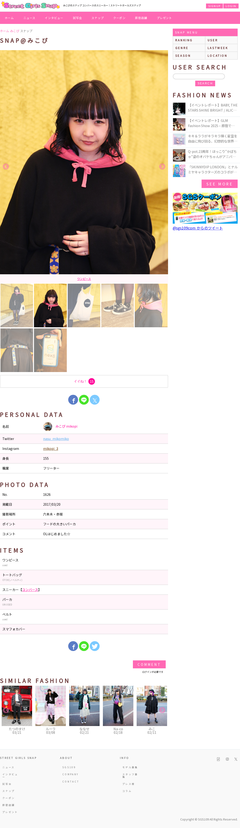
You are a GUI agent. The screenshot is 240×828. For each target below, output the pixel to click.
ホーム (9, 18)
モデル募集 (130, 767)
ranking (184, 40)
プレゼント (164, 18)
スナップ (97, 18)
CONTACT (70, 781)
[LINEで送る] (84, 400)
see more (219, 184)
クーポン (119, 18)
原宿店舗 (141, 18)
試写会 (77, 18)
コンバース (30, 589)
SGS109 (69, 767)
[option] (84, 166)
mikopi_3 (50, 448)
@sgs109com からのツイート (198, 228)
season (183, 55)
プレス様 (128, 784)
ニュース (29, 18)
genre (182, 48)
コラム (127, 791)
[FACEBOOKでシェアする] (73, 400)
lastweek (218, 48)
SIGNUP (214, 6)
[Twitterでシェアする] (95, 646)
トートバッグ (84, 279)
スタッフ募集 (130, 775)
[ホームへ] (30, 5)
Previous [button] (5, 166)
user (213, 40)
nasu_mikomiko (56, 438)
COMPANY (70, 774)
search (205, 83)
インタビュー (54, 18)
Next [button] (162, 166)
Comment (149, 664)
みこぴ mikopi (66, 426)
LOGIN (231, 6)
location (218, 55)
